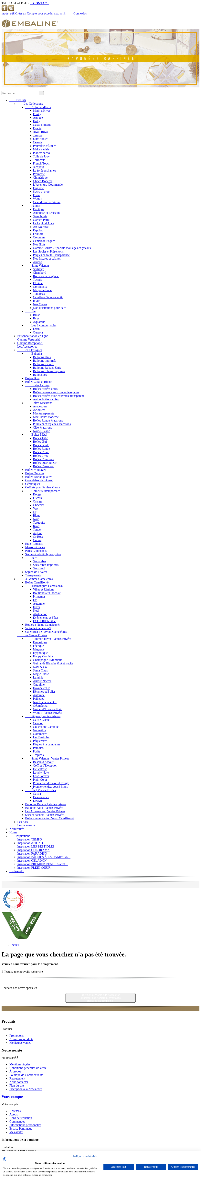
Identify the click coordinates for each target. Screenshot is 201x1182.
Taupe (37, 529)
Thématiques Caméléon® (44, 586)
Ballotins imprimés (44, 360)
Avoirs (13, 1114)
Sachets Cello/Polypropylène (43, 554)
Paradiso (38, 748)
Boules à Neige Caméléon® (42, 624)
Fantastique (40, 642)
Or (34, 512)
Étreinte (38, 283)
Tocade (37, 279)
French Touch (41, 163)
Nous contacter (18, 1082)
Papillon (38, 230)
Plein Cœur (40, 779)
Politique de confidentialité (85, 1156)
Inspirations (19, 836)
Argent (37, 533)
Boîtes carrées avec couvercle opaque (56, 392)
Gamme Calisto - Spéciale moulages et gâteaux (62, 248)
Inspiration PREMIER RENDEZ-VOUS (42, 864)
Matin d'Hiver (41, 110)
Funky (37, 114)
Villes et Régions (43, 589)
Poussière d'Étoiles (44, 145)
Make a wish (41, 149)
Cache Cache (41, 719)
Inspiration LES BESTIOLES (36, 846)
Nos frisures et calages (47, 258)
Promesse (39, 174)
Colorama (39, 237)
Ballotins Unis (42, 357)
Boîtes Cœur (41, 452)
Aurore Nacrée (42, 681)
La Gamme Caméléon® (35, 579)
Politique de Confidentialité (26, 1075)
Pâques (32, 205)
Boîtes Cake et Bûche (38, 381)
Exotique (38, 209)
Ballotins (33, 353)
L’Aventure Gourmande (48, 184)
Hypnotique (40, 652)
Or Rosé (38, 536)
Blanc (36, 515)
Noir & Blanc (41, 431)
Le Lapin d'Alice (43, 223)
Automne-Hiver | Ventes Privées (48, 638)
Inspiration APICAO (30, 843)
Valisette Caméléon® (38, 628)
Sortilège (38, 269)
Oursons (38, 332)
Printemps (39, 596)
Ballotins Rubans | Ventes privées (45, 804)
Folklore (38, 234)
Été (30, 311)
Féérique (38, 645)
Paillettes (38, 698)
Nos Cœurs (40, 304)
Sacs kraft (39, 568)
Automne (39, 603)
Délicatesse (40, 769)
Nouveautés (16, 829)
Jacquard (38, 167)
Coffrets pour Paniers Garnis (42, 487)
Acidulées (39, 410)
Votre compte (12, 1097)
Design (37, 800)
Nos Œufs (39, 244)
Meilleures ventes (20, 1042)
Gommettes (40, 733)
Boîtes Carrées (37, 385)
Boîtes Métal (36, 434)
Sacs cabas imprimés (45, 564)
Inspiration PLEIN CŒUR (33, 867)
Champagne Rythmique (47, 660)
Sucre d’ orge (41, 191)
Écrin (36, 195)
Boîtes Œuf (40, 441)
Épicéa (37, 128)
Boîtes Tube (40, 438)
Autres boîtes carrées (46, 399)
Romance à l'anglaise (46, 276)
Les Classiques (29, 350)
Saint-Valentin (37, 265)
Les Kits (22, 821)
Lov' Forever (41, 776)
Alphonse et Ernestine (46, 212)
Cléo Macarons (42, 427)
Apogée (38, 117)
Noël (36, 610)
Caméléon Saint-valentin (48, 297)
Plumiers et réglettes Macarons (52, 424)
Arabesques (40, 406)
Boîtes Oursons (34, 473)
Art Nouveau (41, 226)
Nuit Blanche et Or (45, 702)
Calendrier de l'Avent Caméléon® (46, 631)
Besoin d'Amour (43, 762)
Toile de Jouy (41, 156)
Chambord (39, 272)
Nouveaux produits (21, 1039)
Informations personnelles (25, 1125)
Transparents (33, 575)
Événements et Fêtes (45, 617)
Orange (37, 501)
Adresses (15, 1111)
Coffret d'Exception (45, 765)
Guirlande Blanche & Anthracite (53, 663)
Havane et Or (41, 688)
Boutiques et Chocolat (46, 593)
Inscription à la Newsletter (25, 1089)
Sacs (31, 557)
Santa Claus (40, 670)
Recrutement (17, 1078)
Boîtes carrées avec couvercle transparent (58, 395)
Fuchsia (38, 498)
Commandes (17, 1121)
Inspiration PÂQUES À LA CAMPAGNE (43, 857)
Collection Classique (45, 726)
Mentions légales (19, 1064)
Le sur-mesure (26, 825)
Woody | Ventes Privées (47, 712)
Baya (36, 318)
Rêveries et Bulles (44, 691)
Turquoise (39, 522)
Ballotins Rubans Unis (47, 367)
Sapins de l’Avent (36, 571)
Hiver (36, 607)
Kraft (36, 526)
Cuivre (37, 540)
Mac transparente (43, 413)
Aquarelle (39, 322)
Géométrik (39, 730)
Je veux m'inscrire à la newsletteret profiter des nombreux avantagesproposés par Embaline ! (100, 997)
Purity (36, 751)
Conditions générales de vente (28, 1068)
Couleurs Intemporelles (42, 491)
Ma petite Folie (42, 290)
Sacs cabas (39, 561)
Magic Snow (41, 674)
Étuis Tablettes (34, 543)
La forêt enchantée (44, 170)
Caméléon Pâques (44, 241)
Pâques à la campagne (46, 744)
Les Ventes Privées (32, 635)
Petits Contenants (36, 550)
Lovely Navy (41, 772)
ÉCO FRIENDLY (44, 621)
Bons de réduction (20, 1118)
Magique (38, 649)
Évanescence (41, 797)
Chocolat (38, 505)
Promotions (16, 1035)
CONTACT (39, 3)
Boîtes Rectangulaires (38, 476)
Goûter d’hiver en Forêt (47, 709)
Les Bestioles (41, 737)
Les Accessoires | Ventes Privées (45, 811)
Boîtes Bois (32, 378)
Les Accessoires (27, 346)
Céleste (37, 142)
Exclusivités (16, 871)
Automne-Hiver (38, 107)
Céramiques (32, 483)
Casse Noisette (42, 124)
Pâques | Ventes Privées (42, 716)
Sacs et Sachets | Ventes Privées (44, 814)
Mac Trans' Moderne (46, 417)
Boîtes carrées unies (45, 388)
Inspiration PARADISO (32, 853)
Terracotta (39, 160)
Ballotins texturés (43, 364)
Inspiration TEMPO (29, 839)
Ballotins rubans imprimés (49, 371)
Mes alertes (16, 1132)
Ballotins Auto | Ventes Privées (44, 807)
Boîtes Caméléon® (37, 582)
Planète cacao (41, 153)
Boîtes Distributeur (44, 462)
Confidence (40, 286)
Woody (37, 198)
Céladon (38, 723)
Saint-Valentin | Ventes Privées (47, 758)
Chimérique (40, 177)
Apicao (37, 262)
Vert (35, 508)
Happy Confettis (43, 656)
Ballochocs (40, 374)
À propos (15, 1071)
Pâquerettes (40, 740)
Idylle (36, 300)
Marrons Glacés (35, 547)
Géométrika (40, 705)
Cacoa (37, 793)
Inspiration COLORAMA (33, 850)
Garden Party (41, 219)
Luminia (38, 677)
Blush (36, 314)
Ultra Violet (40, 138)
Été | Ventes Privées (40, 790)
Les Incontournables (41, 325)
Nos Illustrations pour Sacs (49, 307)
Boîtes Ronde (41, 448)
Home (13, 832)
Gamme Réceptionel (30, 343)
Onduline (39, 684)
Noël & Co (40, 667)
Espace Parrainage (20, 1128)
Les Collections (30, 103)
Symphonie (40, 216)
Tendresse (39, 293)
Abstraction (40, 614)
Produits (17, 100)
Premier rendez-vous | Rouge (51, 783)
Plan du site (16, 1085)
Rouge (37, 494)
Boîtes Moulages (35, 469)
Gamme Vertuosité (28, 339)
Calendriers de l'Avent (46, 202)
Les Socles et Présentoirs (48, 251)
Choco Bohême (42, 181)
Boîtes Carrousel (43, 466)
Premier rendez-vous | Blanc (50, 786)
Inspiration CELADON (32, 860)
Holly (36, 121)
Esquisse (38, 188)
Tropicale (39, 755)
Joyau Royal (40, 131)
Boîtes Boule (41, 445)
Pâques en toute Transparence (51, 255)
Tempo (37, 135)
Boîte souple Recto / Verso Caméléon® (49, 818)
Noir (36, 519)
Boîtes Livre (40, 455)
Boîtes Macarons (38, 402)
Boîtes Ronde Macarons (48, 420)
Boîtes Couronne (43, 459)
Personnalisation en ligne (32, 336)
